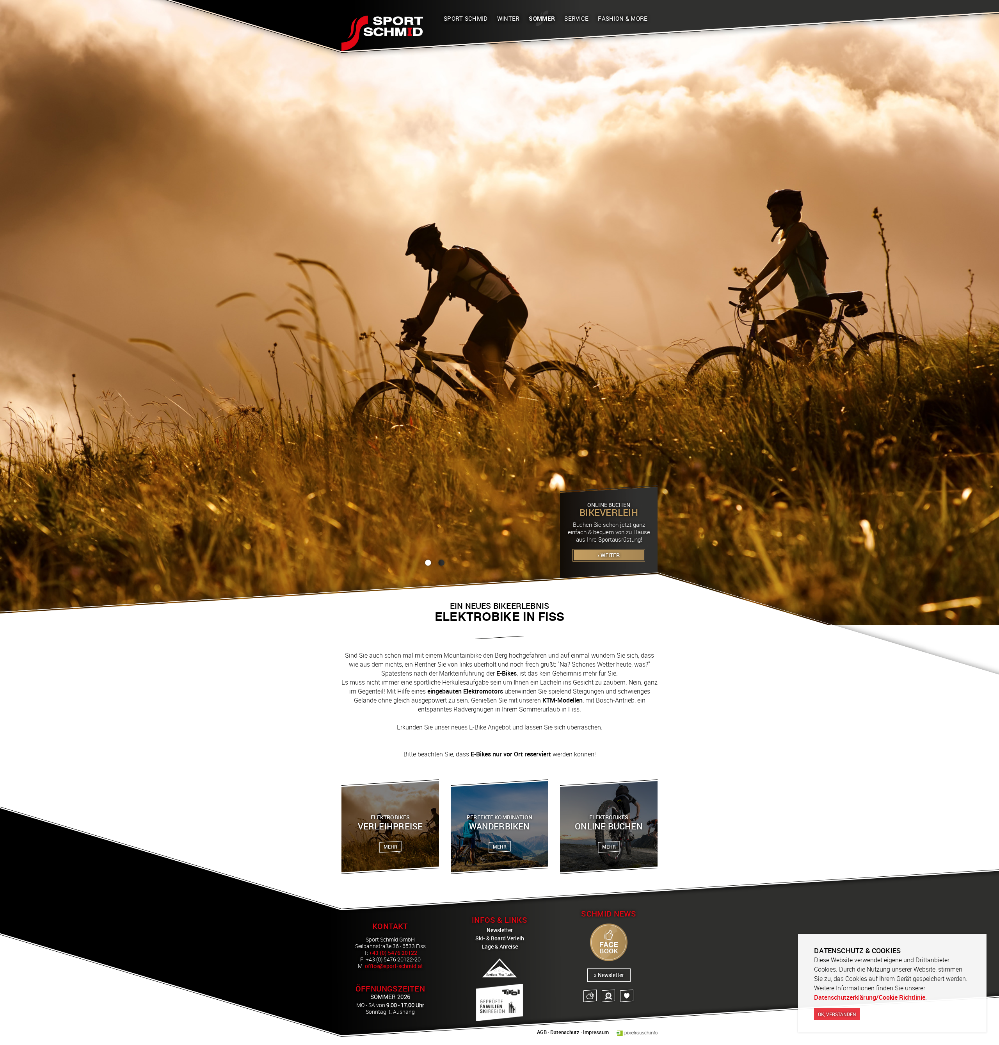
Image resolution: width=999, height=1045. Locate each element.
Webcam (608, 996)
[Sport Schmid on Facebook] (608, 943)
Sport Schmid (466, 18)
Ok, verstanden (837, 1014)
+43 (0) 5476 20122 (393, 952)
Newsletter (500, 930)
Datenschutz (564, 1032)
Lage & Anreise (500, 946)
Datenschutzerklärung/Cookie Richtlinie (869, 997)
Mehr (390, 846)
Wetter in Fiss (590, 996)
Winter (508, 18)
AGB (542, 1032)
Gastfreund (627, 996)
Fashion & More (622, 18)
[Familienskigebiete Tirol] (499, 1002)
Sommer (542, 18)
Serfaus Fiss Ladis (499, 968)
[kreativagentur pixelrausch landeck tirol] (637, 1033)
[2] (441, 563)
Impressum (596, 1032)
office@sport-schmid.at (394, 966)
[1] (428, 563)
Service (576, 18)
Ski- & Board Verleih (499, 938)
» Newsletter (609, 975)
